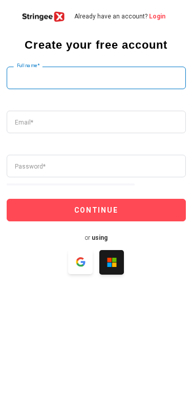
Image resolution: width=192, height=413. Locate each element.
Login (157, 16)
